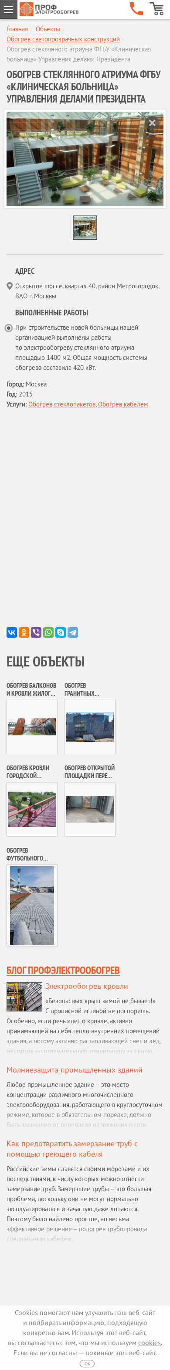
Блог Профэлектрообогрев (63, 970)
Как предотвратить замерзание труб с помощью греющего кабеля (72, 1148)
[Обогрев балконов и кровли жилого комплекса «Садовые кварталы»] (32, 726)
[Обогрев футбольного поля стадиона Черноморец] (32, 905)
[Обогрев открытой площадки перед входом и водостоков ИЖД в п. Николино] (90, 808)
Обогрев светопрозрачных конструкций (63, 39)
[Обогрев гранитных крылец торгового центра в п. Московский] (90, 726)
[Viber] (36, 632)
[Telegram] (73, 632)
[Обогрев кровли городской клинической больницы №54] (32, 808)
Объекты (48, 29)
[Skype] (60, 632)
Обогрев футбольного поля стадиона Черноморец (27, 862)
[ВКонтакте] (12, 632)
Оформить (156, 8)
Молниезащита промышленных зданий (75, 1070)
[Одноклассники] (24, 632)
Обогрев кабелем (123, 404)
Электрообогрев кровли (86, 986)
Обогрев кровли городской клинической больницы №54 (28, 780)
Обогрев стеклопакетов (61, 404)
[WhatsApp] (48, 632)
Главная (17, 29)
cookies (149, 1342)
